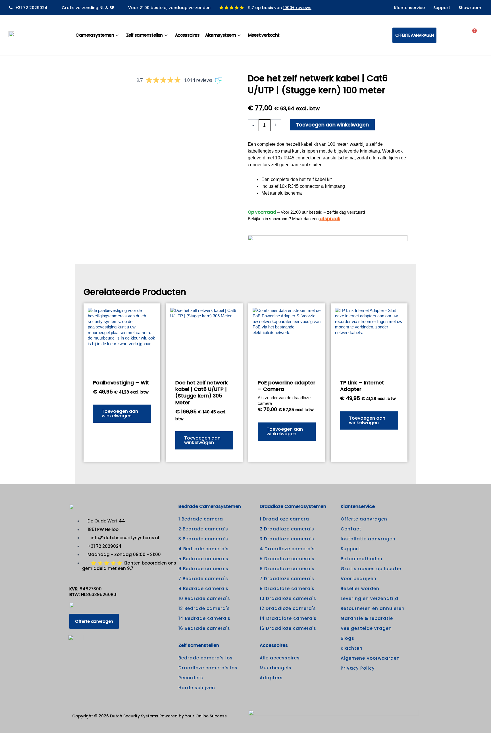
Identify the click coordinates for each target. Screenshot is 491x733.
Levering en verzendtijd (369, 598)
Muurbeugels (276, 668)
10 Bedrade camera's (204, 598)
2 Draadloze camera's (287, 529)
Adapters (271, 678)
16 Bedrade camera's (204, 628)
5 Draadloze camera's (287, 559)
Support (441, 8)
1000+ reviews (297, 8)
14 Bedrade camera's (204, 618)
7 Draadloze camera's (287, 579)
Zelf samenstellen (144, 35)
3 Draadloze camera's (287, 539)
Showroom (470, 8)
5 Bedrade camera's (203, 559)
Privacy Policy (358, 668)
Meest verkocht (264, 35)
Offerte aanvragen (364, 519)
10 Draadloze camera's (288, 598)
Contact (351, 529)
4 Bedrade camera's (203, 549)
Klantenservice (409, 8)
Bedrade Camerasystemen (209, 506)
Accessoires (187, 35)
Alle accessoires (280, 658)
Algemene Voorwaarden (370, 658)
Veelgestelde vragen (366, 628)
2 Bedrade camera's (203, 529)
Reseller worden (360, 589)
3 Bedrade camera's (203, 539)
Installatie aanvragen (368, 539)
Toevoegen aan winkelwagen (332, 124)
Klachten (352, 648)
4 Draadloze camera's (287, 549)
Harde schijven (196, 688)
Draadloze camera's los (208, 668)
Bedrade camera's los (205, 658)
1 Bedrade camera (200, 519)
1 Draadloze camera (284, 519)
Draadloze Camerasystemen (293, 506)
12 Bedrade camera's (204, 608)
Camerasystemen (95, 35)
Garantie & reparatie (367, 618)
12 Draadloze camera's (288, 608)
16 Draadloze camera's (288, 628)
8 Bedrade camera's (203, 589)
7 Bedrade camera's (203, 579)
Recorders (190, 678)
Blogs (347, 638)
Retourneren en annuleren (373, 608)
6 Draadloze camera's (287, 569)
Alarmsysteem (220, 35)
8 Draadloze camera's (287, 589)
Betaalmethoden (361, 559)
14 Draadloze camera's (288, 618)
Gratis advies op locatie (371, 569)
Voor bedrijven (358, 579)
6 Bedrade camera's (203, 569)
